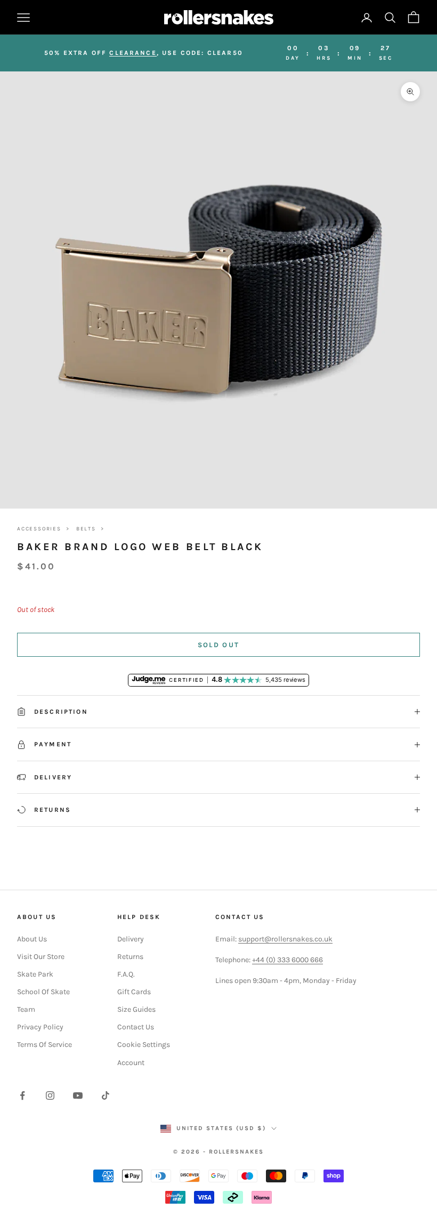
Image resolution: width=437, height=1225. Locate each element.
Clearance (132, 53)
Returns (130, 956)
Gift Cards (134, 991)
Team (26, 1009)
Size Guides (136, 1009)
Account (130, 1062)
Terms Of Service (44, 1044)
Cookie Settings (143, 1044)
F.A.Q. (126, 974)
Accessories (39, 529)
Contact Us (135, 1026)
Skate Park (35, 974)
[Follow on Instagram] (50, 1095)
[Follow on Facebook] (22, 1095)
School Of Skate (43, 991)
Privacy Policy (40, 1026)
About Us (32, 939)
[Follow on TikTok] (105, 1095)
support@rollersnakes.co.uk (285, 939)
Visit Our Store (40, 956)
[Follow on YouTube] (77, 1095)
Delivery (130, 939)
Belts (86, 529)
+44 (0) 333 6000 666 (287, 959)
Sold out (219, 645)
